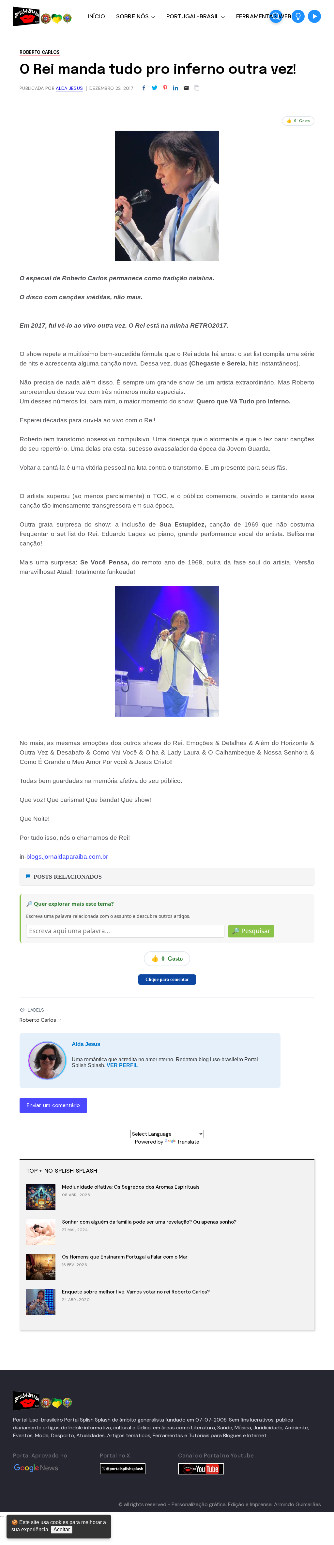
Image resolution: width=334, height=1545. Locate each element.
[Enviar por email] (186, 87)
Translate (188, 1141)
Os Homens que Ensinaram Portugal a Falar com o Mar (125, 1257)
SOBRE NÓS (132, 16)
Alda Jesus (86, 1044)
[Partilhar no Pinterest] (165, 88)
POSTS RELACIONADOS (68, 876)
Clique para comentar (167, 979)
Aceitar (61, 1529)
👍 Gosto (298, 120)
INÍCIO (96, 16)
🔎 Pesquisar (251, 931)
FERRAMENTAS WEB (263, 16)
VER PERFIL (122, 1065)
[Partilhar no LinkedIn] (175, 88)
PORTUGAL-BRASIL (192, 16)
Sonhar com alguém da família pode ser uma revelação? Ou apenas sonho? (149, 1222)
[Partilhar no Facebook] (144, 88)
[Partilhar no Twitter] (155, 88)
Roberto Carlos (40, 52)
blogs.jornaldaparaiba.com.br (67, 856)
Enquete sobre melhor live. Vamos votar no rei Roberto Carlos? (136, 1292)
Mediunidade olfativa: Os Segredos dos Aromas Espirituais (131, 1187)
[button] (298, 16)
